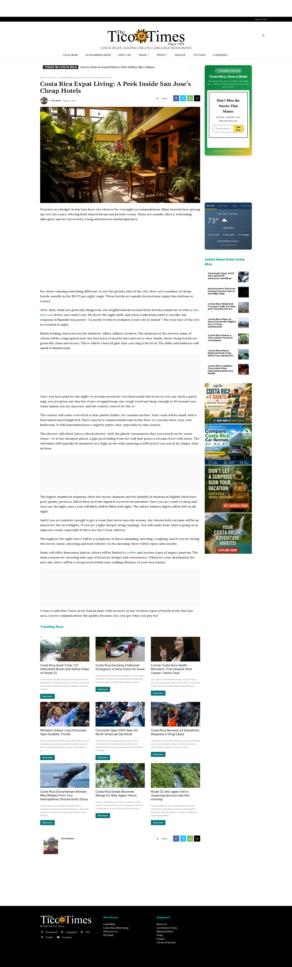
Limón (234, 205)
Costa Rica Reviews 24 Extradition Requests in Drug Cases (175, 732)
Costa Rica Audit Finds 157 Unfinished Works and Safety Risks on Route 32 (64, 669)
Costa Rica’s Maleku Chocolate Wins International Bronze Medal (220, 369)
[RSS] (82, 932)
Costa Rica (51, 77)
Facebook (51, 932)
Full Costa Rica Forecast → (228, 241)
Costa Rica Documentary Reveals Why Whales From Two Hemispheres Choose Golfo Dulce (64, 795)
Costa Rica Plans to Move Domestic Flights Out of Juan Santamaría (222, 323)
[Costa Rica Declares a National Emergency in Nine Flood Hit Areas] (120, 649)
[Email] (197, 98)
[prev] (191, 67)
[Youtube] (58, 937)
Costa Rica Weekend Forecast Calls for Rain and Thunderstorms (222, 306)
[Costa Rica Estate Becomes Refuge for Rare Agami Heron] (120, 775)
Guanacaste (222, 205)
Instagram (71, 932)
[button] (263, 35)
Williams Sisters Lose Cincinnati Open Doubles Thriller (63, 732)
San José (211, 205)
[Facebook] (176, 98)
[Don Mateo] (44, 100)
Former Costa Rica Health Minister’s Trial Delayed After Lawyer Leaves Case (171, 669)
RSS (88, 932)
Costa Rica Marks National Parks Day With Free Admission (220, 353)
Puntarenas (246, 205)
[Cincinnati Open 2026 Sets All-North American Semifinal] (120, 714)
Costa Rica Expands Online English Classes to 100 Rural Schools (119, 67)
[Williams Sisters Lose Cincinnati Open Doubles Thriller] (64, 714)
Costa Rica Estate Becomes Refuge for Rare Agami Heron (116, 793)
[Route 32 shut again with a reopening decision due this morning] (175, 775)
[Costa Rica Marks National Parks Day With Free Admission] (243, 354)
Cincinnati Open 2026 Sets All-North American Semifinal (117, 732)
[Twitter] (183, 98)
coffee (132, 552)
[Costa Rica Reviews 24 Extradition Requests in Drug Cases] (175, 714)
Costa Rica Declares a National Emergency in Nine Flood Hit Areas (120, 667)
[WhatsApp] (190, 98)
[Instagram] (62, 932)
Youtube (67, 937)
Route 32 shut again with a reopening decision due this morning (170, 795)
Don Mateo (56, 100)
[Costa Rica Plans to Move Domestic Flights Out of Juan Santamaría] (243, 322)
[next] (195, 67)
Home (42, 77)
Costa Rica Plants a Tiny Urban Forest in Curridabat (220, 338)
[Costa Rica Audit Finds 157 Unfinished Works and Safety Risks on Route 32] (64, 649)
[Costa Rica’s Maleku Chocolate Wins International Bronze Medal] (243, 369)
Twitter (50, 937)
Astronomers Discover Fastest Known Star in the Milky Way (222, 291)
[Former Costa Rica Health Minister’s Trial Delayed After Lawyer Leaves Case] (175, 649)
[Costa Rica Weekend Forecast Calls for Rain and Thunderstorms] (243, 307)
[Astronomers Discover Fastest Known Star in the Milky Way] (243, 292)
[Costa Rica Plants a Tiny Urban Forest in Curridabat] (243, 339)
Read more (47, 696)
